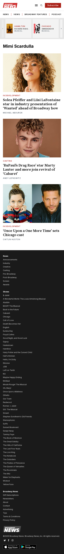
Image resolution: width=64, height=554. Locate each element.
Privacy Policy (9, 520)
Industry (6, 263)
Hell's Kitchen (9, 356)
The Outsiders (9, 459)
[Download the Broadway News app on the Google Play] (28, 546)
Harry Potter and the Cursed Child (17, 352)
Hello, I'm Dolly (9, 359)
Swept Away (8, 431)
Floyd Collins (8, 334)
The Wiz (6, 474)
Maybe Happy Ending (12, 377)
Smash (6, 413)
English (6, 327)
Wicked (6, 481)
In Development (12, 95)
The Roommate (10, 470)
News (6, 14)
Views (17, 14)
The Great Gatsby (10, 441)
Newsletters (8, 499)
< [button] (2, 28)
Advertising (8, 509)
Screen (6, 281)
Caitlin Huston (11, 239)
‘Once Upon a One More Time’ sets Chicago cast (31, 233)
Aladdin (6, 302)
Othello (6, 395)
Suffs (5, 424)
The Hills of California (12, 445)
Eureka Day (8, 331)
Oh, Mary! (7, 388)
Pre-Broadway (9, 274)
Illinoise (6, 363)
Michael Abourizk (13, 113)
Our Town (7, 399)
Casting (7, 161)
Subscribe (53, 5)
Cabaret (6, 313)
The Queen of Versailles (13, 466)
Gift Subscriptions (11, 495)
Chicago (6, 317)
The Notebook (9, 456)
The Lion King (9, 452)
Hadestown (8, 345)
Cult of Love (8, 320)
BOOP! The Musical (11, 306)
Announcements (10, 259)
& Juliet (6, 295)
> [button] (61, 28)
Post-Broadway (10, 277)
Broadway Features (36, 14)
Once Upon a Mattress (13, 391)
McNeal (6, 381)
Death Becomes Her (12, 324)
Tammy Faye (8, 434)
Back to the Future (11, 309)
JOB (5, 367)
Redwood (7, 402)
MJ (4, 374)
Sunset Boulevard (10, 427)
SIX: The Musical (10, 409)
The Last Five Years (11, 449)
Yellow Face (8, 484)
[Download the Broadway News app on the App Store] (11, 546)
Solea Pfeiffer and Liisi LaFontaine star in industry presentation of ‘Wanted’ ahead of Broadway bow (31, 104)
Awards (6, 284)
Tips (5, 513)
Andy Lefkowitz (12, 178)
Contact (6, 506)
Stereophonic (9, 420)
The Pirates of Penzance (14, 463)
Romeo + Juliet (9, 406)
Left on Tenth (9, 370)
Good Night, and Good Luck (15, 338)
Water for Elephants (11, 477)
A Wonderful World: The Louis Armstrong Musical (24, 299)
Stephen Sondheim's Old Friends (17, 416)
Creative (6, 267)
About (5, 502)
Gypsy (6, 342)
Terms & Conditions (11, 516)
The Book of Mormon (12, 438)
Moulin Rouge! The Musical (15, 384)
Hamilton (7, 349)
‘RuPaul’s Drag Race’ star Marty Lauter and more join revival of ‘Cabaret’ (29, 169)
